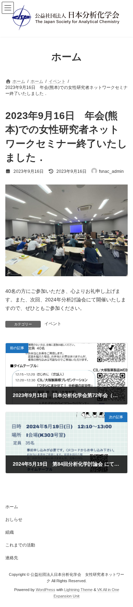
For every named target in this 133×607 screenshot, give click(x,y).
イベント (52, 323)
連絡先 (11, 557)
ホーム (11, 506)
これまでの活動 (20, 545)
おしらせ (13, 519)
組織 (9, 532)
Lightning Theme (78, 590)
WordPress (45, 590)
